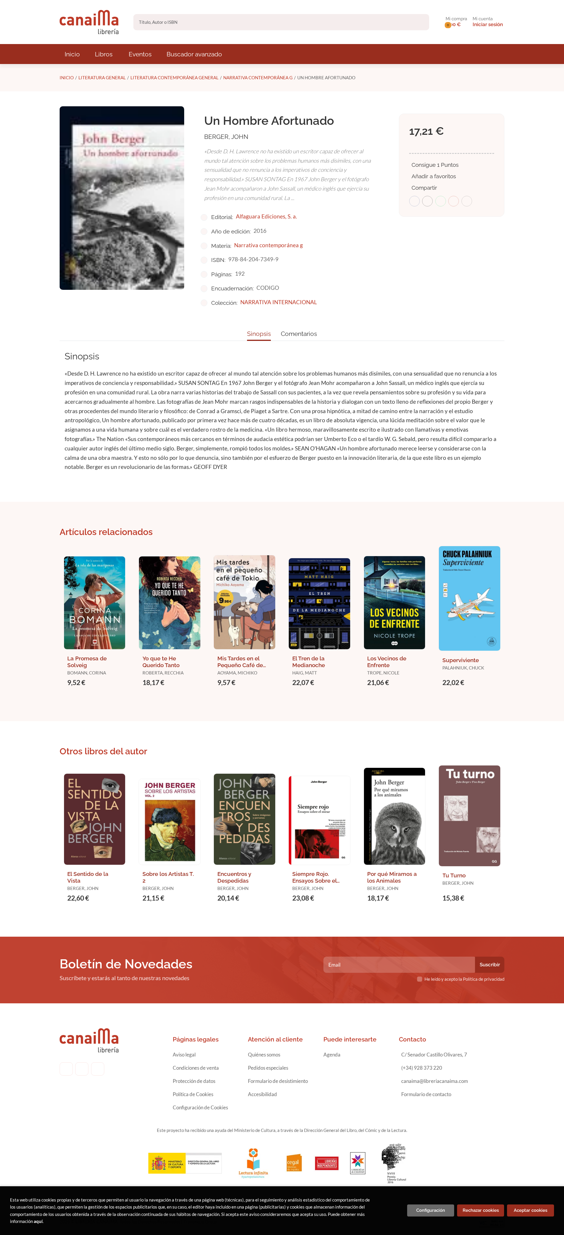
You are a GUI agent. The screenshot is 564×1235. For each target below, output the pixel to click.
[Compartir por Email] (453, 201)
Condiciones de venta (196, 1068)
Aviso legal (184, 1054)
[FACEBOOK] (66, 1069)
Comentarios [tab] (299, 333)
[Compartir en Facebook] (414, 201)
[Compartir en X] (427, 201)
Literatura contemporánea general (174, 77)
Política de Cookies (193, 1094)
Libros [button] (104, 54)
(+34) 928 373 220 (421, 1068)
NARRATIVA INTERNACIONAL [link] (278, 302)
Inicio (67, 77)
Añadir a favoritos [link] (434, 176)
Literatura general (102, 77)
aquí (38, 1221)
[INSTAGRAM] (81, 1069)
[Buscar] (419, 22)
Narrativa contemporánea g (258, 77)
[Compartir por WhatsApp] (440, 201)
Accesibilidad (262, 1094)
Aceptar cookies (530, 1210)
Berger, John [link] (226, 136)
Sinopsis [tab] (259, 333)
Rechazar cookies (481, 1210)
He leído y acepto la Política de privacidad (464, 979)
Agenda (331, 1054)
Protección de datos (194, 1081)
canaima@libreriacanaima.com (434, 1081)
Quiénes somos (264, 1054)
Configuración (430, 1210)
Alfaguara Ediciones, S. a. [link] (266, 216)
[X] (97, 1069)
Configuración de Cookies (200, 1107)
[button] (456, 22)
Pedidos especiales (268, 1068)
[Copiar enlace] (466, 201)
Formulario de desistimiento (278, 1081)
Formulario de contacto (426, 1094)
